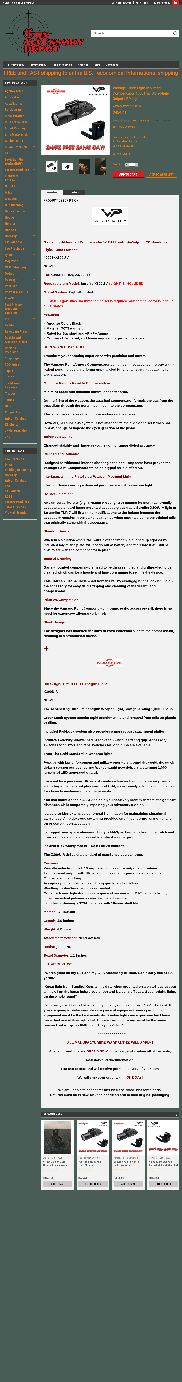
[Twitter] (135, 184)
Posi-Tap (11, 286)
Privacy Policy (16, 64)
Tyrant (9, 400)
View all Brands (15, 512)
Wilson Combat (15, 418)
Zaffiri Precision (16, 431)
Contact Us (112, 64)
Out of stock (93, 1184)
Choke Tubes (14, 141)
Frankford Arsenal (12, 178)
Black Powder (14, 116)
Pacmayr (11, 280)
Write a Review (162, 120)
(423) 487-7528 (123, 2)
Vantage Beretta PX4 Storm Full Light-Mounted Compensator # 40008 (163, 1165)
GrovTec (11, 199)
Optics (9, 273)
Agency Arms (14, 91)
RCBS (8, 319)
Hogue (9, 217)
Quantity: (117, 164)
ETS (7, 153)
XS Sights (11, 425)
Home (44, 81)
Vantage (153, 1158)
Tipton (9, 377)
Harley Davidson (16, 211)
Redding (10, 325)
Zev (7, 437)
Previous (44, 120)
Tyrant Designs (15, 507)
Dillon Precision (16, 147)
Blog (97, 64)
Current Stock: (121, 153)
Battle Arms (13, 110)
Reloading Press (16, 331)
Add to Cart (57, 1184)
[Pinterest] (141, 184)
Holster (10, 224)
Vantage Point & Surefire (89, 1158)
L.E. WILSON (13, 242)
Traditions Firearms (12, 385)
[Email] (121, 184)
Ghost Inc (11, 186)
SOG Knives (13, 364)
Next (106, 120)
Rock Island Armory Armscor (16, 340)
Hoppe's (10, 230)
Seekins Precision (11, 350)
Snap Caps (12, 358)
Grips (8, 192)
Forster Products (17, 170)
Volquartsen (13, 412)
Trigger (10, 393)
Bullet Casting (15, 128)
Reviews (74, 192)
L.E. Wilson (12, 491)
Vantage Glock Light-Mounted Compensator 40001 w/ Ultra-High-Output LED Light (89, 81)
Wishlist (144, 2)
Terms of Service (62, 64)
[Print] (128, 184)
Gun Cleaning (14, 205)
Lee (7, 486)
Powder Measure (16, 292)
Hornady (11, 236)
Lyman (9, 255)
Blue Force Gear (16, 122)
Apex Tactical (14, 103)
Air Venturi (12, 97)
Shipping (83, 64)
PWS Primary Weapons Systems (14, 309)
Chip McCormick (16, 134)
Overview (52, 192)
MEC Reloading (15, 267)
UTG (8, 406)
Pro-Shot (11, 298)
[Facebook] (114, 184)
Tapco (9, 371)
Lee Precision (14, 248)
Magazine (11, 261)
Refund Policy (38, 64)
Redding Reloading (18, 470)
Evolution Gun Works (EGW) (15, 161)
